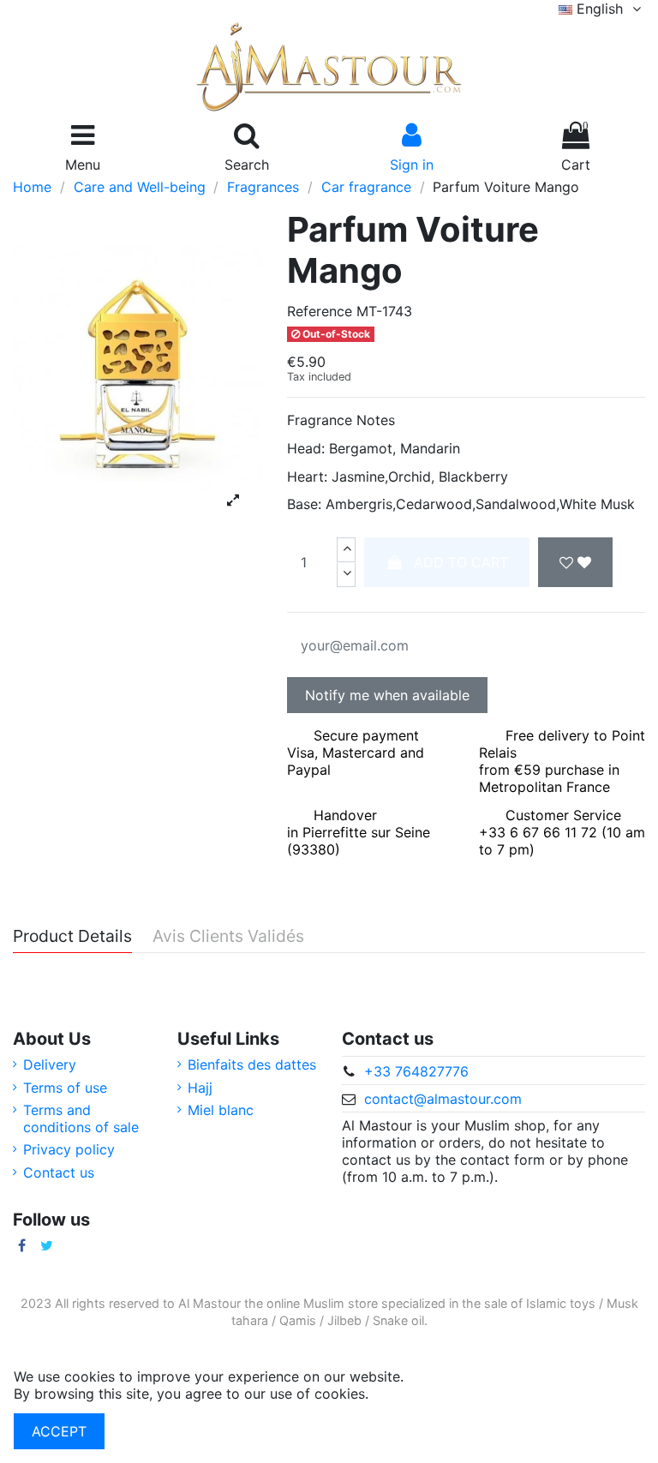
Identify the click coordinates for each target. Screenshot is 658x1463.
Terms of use (65, 1087)
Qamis (297, 1320)
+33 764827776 (416, 1071)
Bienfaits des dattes (252, 1064)
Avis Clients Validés (228, 936)
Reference (319, 311)
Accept (59, 1431)
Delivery (49, 1064)
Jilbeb (344, 1320)
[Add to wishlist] (575, 562)
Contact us (58, 1172)
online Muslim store (322, 1303)
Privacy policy (69, 1149)
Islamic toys (560, 1303)
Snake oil (398, 1320)
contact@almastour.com (443, 1098)
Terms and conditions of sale (81, 1118)
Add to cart (461, 562)
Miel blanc (221, 1109)
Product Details (72, 936)
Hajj (200, 1087)
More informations (432, 1393)
